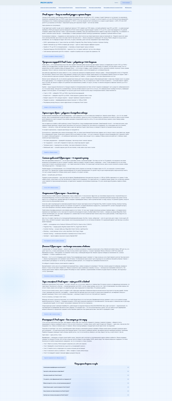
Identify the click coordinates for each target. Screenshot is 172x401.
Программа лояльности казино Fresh (113, 7)
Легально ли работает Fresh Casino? (52, 375)
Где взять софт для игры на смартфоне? (53, 371)
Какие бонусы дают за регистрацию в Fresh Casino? (56, 387)
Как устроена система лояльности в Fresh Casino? (56, 391)
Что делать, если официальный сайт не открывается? (57, 379)
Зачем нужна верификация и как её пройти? (54, 367)
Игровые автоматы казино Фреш (47, 7)
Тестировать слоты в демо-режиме (54, 240)
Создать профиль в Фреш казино (53, 56)
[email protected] (50, 38)
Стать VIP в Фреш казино (51, 187)
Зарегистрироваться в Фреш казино (54, 357)
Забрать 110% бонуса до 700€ (52, 107)
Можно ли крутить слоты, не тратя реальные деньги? (57, 383)
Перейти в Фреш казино (50, 152)
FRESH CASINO (46, 2)
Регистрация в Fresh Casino (66, 7)
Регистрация (126, 2)
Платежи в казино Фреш (95, 7)
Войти (116, 2)
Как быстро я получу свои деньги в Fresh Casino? (55, 395)
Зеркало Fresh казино (80, 7)
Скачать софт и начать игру (52, 314)
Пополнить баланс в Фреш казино (53, 276)
